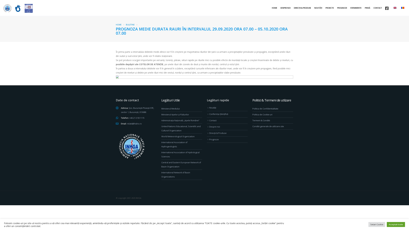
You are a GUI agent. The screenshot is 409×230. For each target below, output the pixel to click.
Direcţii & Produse (302, 8)
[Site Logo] (17, 8)
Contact (377, 8)
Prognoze (342, 8)
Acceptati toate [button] (396, 224)
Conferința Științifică (218, 114)
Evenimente (355, 8)
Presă (367, 8)
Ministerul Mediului (170, 108)
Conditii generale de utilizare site (268, 126)
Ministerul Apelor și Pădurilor (175, 114)
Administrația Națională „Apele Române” (180, 120)
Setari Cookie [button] (376, 224)
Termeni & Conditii (261, 120)
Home (274, 8)
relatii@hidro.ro (134, 123)
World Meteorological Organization (178, 136)
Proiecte (329, 8)
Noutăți (318, 8)
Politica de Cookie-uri (262, 114)
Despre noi (285, 8)
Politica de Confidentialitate (265, 108)
